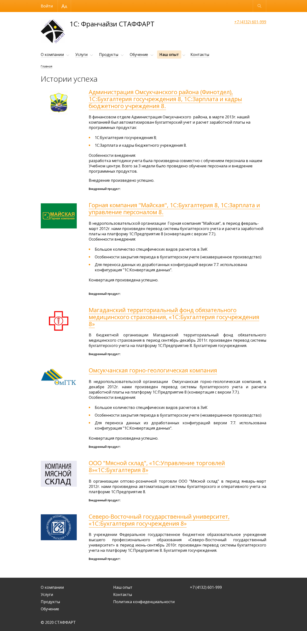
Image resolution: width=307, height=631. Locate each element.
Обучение (139, 54)
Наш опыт (169, 54)
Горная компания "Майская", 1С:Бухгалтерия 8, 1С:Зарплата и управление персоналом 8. (174, 208)
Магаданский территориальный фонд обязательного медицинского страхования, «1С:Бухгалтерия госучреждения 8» (174, 317)
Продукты (108, 54)
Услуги (81, 54)
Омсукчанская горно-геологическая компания (153, 370)
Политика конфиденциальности (144, 601)
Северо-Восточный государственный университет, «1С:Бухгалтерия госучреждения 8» (159, 519)
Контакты (199, 54)
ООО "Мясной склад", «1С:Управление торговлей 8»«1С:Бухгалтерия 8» (157, 466)
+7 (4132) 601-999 (250, 21)
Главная (46, 66)
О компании (52, 54)
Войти (47, 6)
